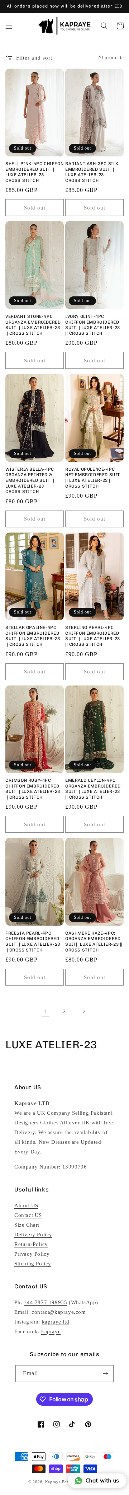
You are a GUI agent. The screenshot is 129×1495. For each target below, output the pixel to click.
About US (26, 1205)
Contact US (28, 1215)
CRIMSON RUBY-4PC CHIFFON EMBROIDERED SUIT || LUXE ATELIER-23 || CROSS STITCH (32, 789)
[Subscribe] (105, 1373)
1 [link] (45, 1011)
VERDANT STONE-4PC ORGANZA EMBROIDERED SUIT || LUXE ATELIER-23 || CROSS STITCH (33, 325)
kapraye (51, 1331)
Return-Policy (31, 1244)
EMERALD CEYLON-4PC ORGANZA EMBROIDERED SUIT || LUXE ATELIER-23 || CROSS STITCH (92, 789)
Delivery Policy (33, 1234)
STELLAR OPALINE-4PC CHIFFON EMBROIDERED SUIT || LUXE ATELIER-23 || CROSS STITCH (32, 636)
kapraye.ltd (56, 1322)
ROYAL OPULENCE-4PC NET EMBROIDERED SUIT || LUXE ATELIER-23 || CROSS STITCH (92, 478)
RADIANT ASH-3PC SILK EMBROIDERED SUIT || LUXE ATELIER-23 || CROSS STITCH (92, 172)
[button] (9, 26)
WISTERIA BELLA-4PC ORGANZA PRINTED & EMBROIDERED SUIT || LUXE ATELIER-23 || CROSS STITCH (29, 480)
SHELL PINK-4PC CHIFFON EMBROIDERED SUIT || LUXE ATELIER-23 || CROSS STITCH (34, 172)
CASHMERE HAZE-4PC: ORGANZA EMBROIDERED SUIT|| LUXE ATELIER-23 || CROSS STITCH (94, 942)
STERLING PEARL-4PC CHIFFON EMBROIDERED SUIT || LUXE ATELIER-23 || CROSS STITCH (92, 636)
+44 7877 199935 (45, 1302)
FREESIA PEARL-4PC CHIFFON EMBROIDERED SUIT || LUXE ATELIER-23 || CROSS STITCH (32, 942)
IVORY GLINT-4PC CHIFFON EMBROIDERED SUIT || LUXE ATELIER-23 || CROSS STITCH (92, 325)
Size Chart (26, 1225)
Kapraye (53, 1482)
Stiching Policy (32, 1263)
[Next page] (84, 1011)
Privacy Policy (31, 1254)
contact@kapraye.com (59, 1312)
